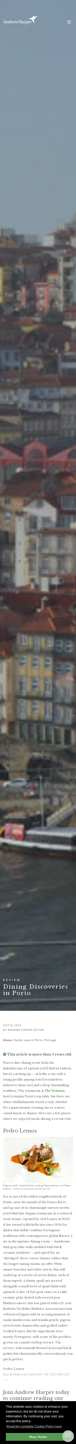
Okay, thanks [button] (38, 1436)
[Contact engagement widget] (68, 1436)
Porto (7, 1202)
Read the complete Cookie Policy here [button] (34, 1426)
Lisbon (65, 1068)
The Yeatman (55, 1091)
